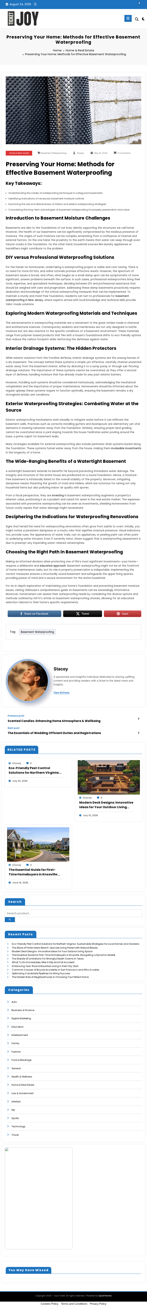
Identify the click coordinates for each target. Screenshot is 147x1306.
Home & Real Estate (19, 153)
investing (58, 495)
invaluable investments (126, 448)
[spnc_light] (143, 18)
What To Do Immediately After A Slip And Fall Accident (43, 962)
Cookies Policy (49, 1303)
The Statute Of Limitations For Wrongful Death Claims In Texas (48, 958)
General (16, 1068)
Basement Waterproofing (53, 153)
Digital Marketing (21, 1018)
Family (15, 1043)
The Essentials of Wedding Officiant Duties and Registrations (54, 733)
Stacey (80, 153)
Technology (18, 1126)
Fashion (16, 1051)
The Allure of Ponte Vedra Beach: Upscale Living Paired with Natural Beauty (55, 947)
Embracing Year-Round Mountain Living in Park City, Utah (45, 966)
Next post (14, 728)
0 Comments (124, 153)
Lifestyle (15, 1101)
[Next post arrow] (138, 733)
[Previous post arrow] (138, 718)
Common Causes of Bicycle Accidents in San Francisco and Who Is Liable (55, 969)
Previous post (16, 715)
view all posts (61, 692)
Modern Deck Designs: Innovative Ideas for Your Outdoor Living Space (106, 804)
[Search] (137, 19)
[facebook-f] (139, 3)
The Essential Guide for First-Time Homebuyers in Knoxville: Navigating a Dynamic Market (33, 872)
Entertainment (19, 1035)
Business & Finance (22, 1010)
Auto (14, 1002)
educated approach (53, 566)
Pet (13, 1110)
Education (17, 1026)
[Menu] (128, 18)
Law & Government (22, 1093)
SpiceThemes (105, 1295)
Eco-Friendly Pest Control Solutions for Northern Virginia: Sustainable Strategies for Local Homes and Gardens (35, 770)
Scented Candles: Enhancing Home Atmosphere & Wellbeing (54, 721)
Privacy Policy (98, 1303)
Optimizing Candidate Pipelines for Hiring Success (41, 973)
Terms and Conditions (74, 1303)
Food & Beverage (21, 1060)
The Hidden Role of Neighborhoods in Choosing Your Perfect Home (50, 977)
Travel (15, 1134)
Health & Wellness (21, 1076)
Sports (15, 1118)
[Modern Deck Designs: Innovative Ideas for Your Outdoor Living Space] (109, 777)
